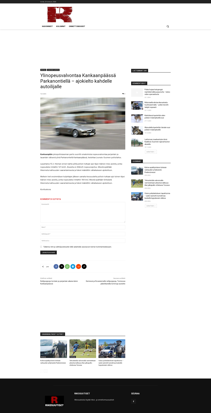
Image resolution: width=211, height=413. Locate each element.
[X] (61, 266)
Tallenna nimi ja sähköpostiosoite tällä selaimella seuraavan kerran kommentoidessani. (77, 247)
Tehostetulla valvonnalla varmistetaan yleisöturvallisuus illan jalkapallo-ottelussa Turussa (82, 363)
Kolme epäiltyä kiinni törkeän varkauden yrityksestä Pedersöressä (156, 169)
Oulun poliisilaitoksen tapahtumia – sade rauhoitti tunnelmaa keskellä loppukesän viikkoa (111, 363)
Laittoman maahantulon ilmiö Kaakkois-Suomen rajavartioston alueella (157, 141)
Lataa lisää (150, 152)
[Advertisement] (105, 47)
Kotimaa (43, 70)
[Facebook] (56, 266)
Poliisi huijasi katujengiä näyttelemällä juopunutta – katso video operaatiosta (157, 92)
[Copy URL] (84, 266)
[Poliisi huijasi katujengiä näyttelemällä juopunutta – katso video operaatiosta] (137, 92)
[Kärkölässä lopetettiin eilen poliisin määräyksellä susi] (137, 118)
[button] (168, 26)
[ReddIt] (78, 266)
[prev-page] (41, 371)
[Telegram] (72, 266)
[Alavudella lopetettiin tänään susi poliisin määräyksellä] (137, 130)
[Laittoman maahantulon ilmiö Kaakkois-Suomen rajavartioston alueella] (137, 142)
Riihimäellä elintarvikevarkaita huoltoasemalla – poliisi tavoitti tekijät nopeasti (156, 105)
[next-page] (45, 371)
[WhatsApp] (67, 266)
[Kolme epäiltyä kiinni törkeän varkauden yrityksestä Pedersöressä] (53, 348)
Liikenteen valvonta (53, 70)
